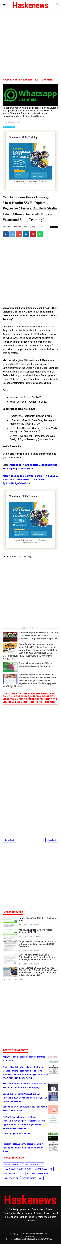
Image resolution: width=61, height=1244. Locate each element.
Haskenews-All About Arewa (37, 1234)
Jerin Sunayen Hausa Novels (16, 1133)
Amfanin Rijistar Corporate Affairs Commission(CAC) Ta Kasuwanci (35, 664)
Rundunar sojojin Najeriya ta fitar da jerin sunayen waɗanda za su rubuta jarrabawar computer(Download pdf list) (38, 636)
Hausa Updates (9, 127)
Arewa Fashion (11, 1164)
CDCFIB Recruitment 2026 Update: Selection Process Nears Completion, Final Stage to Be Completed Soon (37, 957)
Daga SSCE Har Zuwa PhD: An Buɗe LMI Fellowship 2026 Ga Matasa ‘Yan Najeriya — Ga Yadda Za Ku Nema (25, 1098)
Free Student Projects (15, 1169)
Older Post (51, 840)
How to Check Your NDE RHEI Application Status (38, 919)
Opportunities (29, 1178)
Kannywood (9, 1178)
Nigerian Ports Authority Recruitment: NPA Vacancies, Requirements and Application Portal (23, 1148)
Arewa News (32, 1164)
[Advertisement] (30, 45)
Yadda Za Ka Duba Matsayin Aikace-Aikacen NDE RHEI (36, 931)
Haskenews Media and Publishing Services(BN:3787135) (29, 1239)
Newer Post (9, 840)
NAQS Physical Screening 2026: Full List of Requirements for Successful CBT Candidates (38, 944)
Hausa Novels (40, 1169)
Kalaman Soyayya (35, 1174)
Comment (54, 227)
